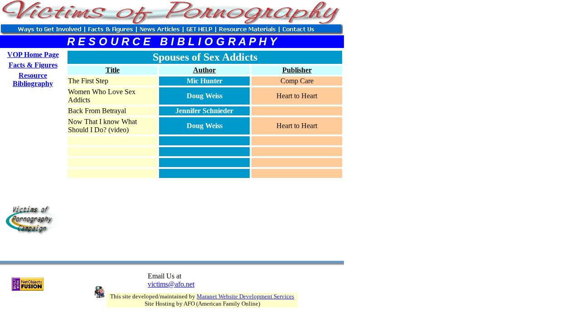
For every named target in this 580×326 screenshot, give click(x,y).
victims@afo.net (171, 284)
